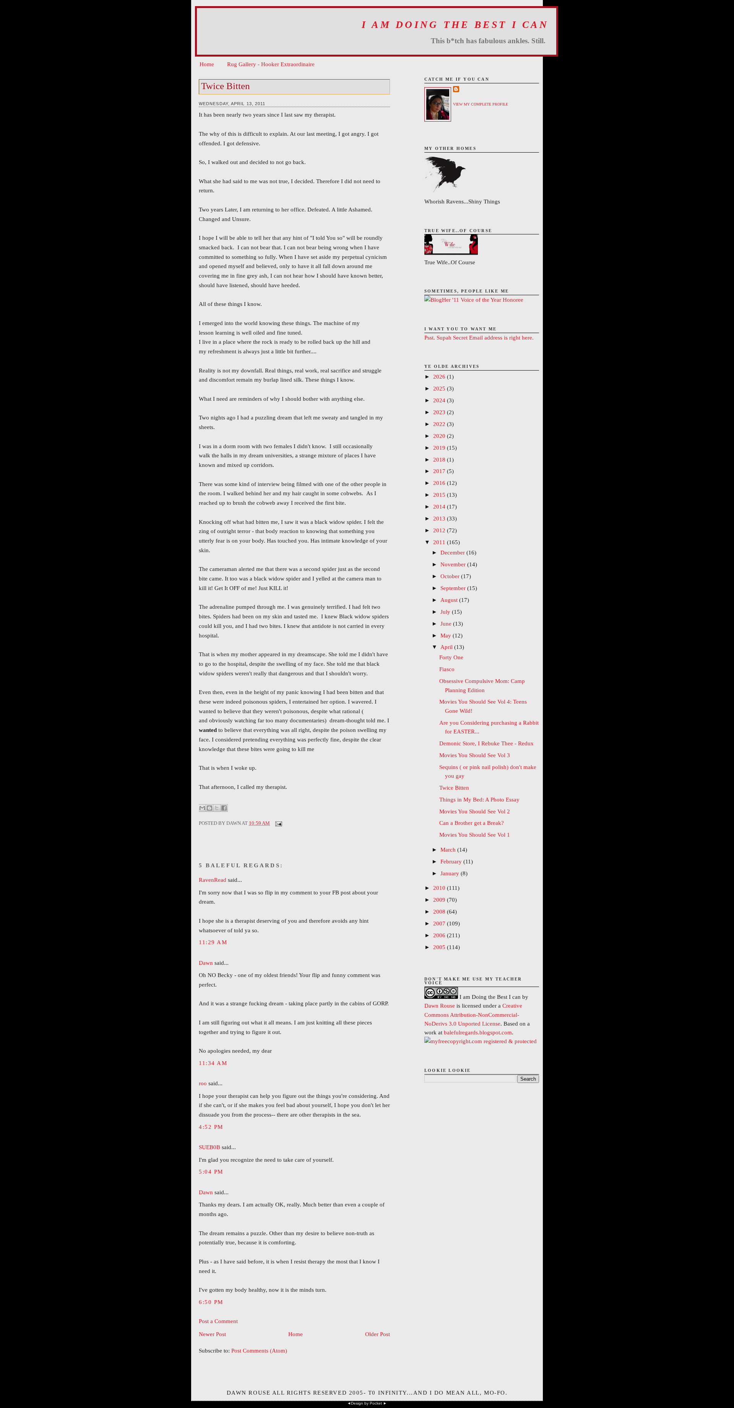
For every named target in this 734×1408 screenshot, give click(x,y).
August (449, 600)
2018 (440, 459)
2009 (440, 899)
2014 (440, 506)
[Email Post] (277, 823)
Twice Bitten (225, 86)
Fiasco (447, 669)
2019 (440, 447)
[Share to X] (217, 808)
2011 (440, 542)
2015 (440, 494)
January (450, 873)
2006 (440, 935)
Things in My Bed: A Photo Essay (479, 799)
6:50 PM (211, 1302)
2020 (440, 435)
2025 (440, 388)
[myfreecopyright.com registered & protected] (480, 1041)
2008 (440, 911)
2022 (440, 424)
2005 (440, 947)
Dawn (206, 962)
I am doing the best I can (455, 24)
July (446, 611)
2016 (440, 483)
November (453, 564)
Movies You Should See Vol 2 (474, 811)
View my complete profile (480, 104)
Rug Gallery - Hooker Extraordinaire (271, 64)
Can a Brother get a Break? (471, 822)
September (453, 588)
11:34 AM (213, 1063)
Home (207, 64)
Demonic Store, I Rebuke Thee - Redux (486, 743)
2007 (440, 923)
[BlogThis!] (209, 808)
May (446, 635)
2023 (440, 412)
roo (203, 1083)
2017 (440, 471)
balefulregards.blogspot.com (478, 1032)
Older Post (377, 1334)
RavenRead (212, 879)
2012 (440, 530)
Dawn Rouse (439, 1005)
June (446, 623)
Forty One (451, 657)
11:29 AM (213, 942)
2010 (440, 887)
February (451, 861)
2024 (440, 400)
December (453, 552)
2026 (440, 376)
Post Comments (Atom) (259, 1350)
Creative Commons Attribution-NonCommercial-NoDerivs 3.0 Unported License (473, 1014)
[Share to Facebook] (224, 808)
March (448, 849)
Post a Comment (218, 1321)
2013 (440, 518)
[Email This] (202, 808)
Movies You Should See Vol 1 (474, 834)
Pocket (376, 1403)
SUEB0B (209, 1147)
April (447, 647)
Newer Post (212, 1334)
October (450, 576)
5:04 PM (211, 1171)
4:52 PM (211, 1126)
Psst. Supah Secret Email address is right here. (479, 337)
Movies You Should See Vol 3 (474, 755)
